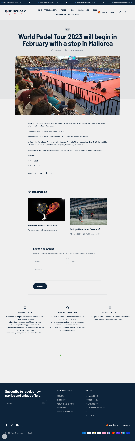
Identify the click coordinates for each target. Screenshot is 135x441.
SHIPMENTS (61, 400)
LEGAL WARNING (92, 396)
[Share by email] (52, 173)
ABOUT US (60, 396)
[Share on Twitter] (41, 173)
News (67, 29)
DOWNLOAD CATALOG (65, 412)
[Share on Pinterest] (47, 173)
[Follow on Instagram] (11, 425)
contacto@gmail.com (67, 330)
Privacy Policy (72, 253)
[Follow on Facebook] (6, 425)
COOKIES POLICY (92, 400)
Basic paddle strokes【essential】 (85, 229)
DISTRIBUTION (61, 15)
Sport (36, 160)
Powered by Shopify (26, 433)
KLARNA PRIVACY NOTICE (95, 408)
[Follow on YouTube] (17, 425)
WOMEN (63, 10)
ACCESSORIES (83, 10)
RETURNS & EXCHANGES (66, 404)
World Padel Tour (36, 166)
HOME (40, 10)
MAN (72, 10)
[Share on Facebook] (36, 173)
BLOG (95, 10)
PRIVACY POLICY (92, 404)
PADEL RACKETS (50, 10)
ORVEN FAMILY (73, 15)
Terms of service (92, 412)
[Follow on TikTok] (22, 425)
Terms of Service (85, 253)
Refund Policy (91, 416)
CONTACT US (61, 408)
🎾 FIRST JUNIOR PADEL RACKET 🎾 (40, 2)
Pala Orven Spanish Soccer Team (42, 225)
